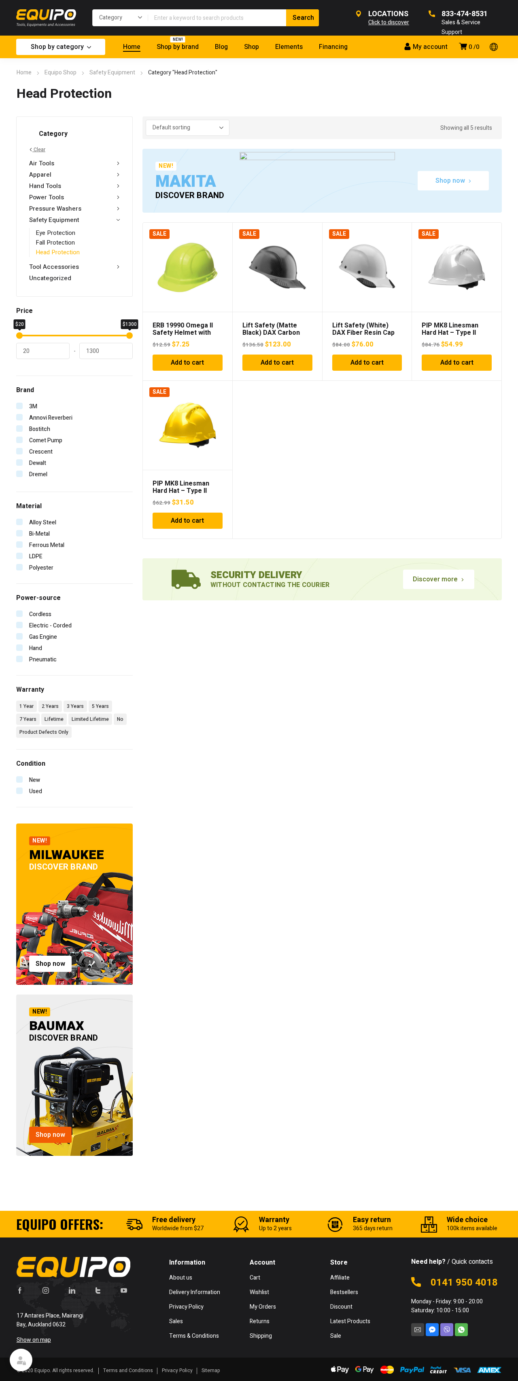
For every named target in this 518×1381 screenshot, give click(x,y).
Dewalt (37, 463)
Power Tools (46, 197)
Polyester (41, 568)
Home (24, 72)
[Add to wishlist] (222, 233)
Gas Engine (43, 637)
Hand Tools (45, 186)
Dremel (38, 474)
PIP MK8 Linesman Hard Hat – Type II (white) (450, 333)
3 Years (75, 706)
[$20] (19, 335)
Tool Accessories (54, 266)
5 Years (100, 706)
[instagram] (45, 1290)
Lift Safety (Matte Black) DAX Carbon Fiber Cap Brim (271, 333)
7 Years (27, 719)
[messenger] (432, 1329)
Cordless (40, 614)
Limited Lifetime (90, 719)
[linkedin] (72, 1290)
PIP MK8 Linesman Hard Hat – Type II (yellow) (181, 491)
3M (33, 406)
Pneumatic (43, 659)
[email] (417, 1329)
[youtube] (123, 1290)
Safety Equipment (112, 72)
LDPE (35, 556)
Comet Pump (45, 440)
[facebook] (19, 1290)
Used (35, 791)
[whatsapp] (461, 1329)
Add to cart (187, 362)
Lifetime (54, 719)
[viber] (446, 1329)
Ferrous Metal (46, 545)
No (120, 719)
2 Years (50, 706)
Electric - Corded (50, 625)
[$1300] (129, 335)
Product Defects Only (43, 732)
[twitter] (97, 1290)
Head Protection (58, 252)
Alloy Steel (42, 522)
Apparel (40, 174)
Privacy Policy (177, 1370)
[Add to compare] (222, 244)
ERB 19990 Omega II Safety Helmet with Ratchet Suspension (183, 333)
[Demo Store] (46, 18)
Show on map (34, 1340)
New (34, 780)
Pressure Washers (55, 208)
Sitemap (211, 1370)
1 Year (26, 706)
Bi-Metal (39, 534)
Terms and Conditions (128, 1370)
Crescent (41, 452)
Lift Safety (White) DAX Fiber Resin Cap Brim (363, 333)
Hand (35, 648)
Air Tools (41, 163)
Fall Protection (55, 242)
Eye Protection (55, 232)
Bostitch (39, 429)
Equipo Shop (60, 72)
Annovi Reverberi (50, 418)
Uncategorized (50, 278)
